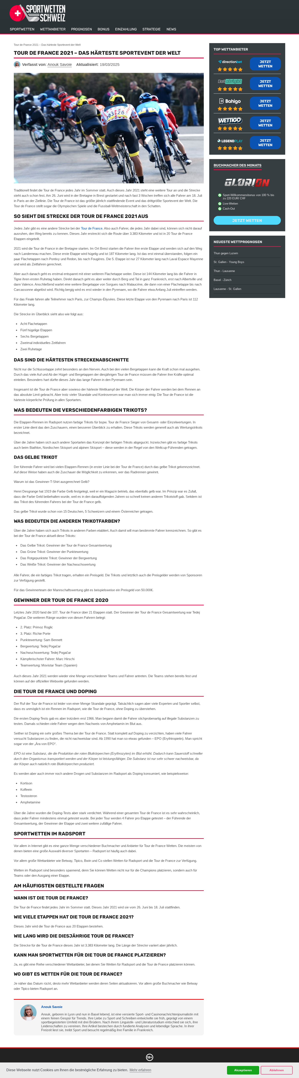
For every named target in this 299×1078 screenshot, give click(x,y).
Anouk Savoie (51, 1007)
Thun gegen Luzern (226, 253)
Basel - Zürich (222, 280)
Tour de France (91, 228)
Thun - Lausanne (224, 271)
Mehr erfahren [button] (140, 1070)
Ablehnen (276, 1070)
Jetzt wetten (265, 64)
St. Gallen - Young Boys (229, 262)
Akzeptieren (243, 1070)
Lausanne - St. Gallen (227, 289)
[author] (17, 64)
